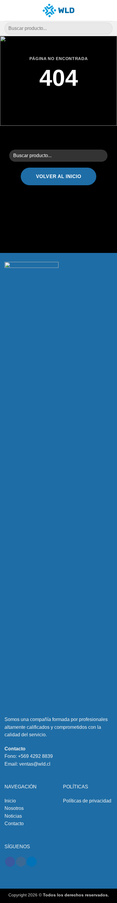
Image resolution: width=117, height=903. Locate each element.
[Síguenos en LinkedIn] (32, 862)
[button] (8, 10)
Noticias (13, 816)
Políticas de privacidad (87, 800)
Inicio (10, 800)
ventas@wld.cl (34, 764)
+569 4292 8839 (35, 756)
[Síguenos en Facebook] (10, 862)
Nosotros (14, 808)
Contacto (14, 823)
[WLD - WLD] (58, 10)
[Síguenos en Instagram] (21, 862)
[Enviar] (105, 28)
